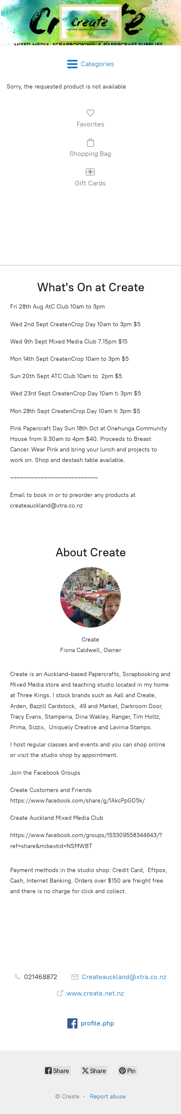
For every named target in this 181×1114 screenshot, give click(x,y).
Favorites (90, 124)
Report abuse (108, 1096)
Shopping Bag (90, 154)
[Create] (90, 22)
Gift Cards (90, 183)
